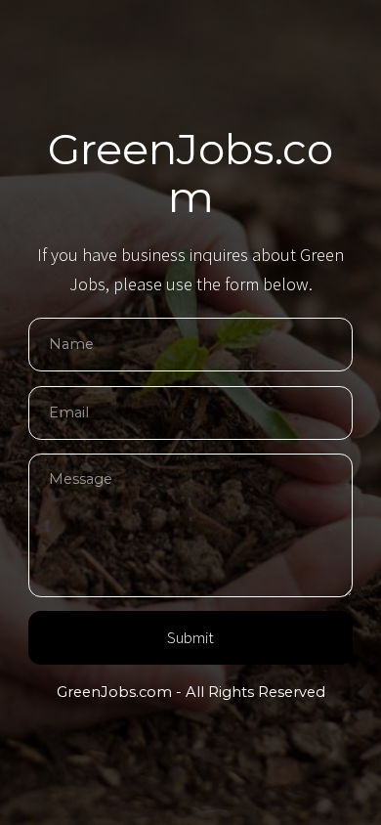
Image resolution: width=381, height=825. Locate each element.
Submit (190, 638)
